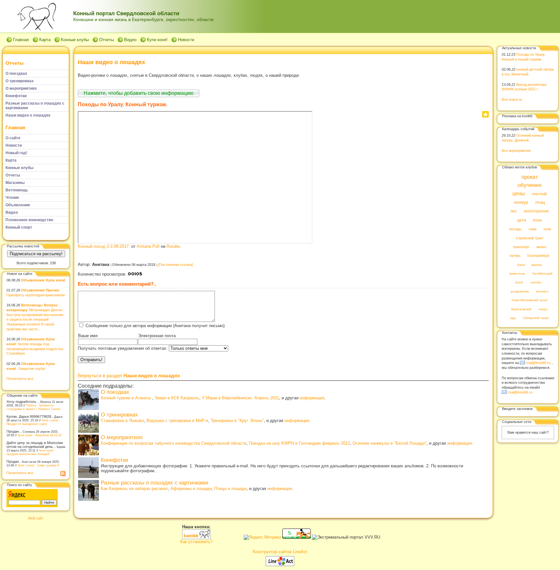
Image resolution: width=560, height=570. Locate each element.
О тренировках (119, 415)
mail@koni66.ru (538, 363)
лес (513, 211)
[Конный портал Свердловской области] (196, 537)
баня (521, 265)
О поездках (115, 392)
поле (547, 229)
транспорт (521, 247)
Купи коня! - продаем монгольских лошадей (31, 452)
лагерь (514, 256)
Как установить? (196, 541)
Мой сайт (35, 518)
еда (513, 318)
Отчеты (106, 39)
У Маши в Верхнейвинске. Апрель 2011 (240, 397)
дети (521, 220)
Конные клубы (75, 39)
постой (539, 193)
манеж (536, 265)
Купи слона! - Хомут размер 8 (38, 465)
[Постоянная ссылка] (175, 265)
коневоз (542, 291)
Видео (130, 39)
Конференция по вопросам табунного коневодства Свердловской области (173, 443)
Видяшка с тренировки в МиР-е (177, 420)
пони (537, 220)
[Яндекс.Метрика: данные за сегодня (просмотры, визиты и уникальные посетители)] (262, 537)
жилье (541, 247)
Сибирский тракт (536, 318)
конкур (521, 202)
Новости (186, 39)
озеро (543, 309)
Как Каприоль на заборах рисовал (134, 488)
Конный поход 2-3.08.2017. (104, 246)
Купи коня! (157, 39)
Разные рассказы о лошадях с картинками (154, 483)
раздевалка (520, 291)
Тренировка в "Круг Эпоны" (237, 420)
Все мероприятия (516, 151)
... (157, 470)
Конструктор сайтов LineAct (280, 551)
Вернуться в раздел (129, 375)
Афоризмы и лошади (191, 488)
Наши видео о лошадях (111, 62)
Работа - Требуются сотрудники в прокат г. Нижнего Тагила (33, 407)
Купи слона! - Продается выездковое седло (33, 422)
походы (515, 229)
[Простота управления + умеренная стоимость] (280, 564)
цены (518, 193)
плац (540, 202)
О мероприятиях (122, 437)
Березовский (521, 309)
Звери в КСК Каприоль (177, 397)
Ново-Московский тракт (530, 300)
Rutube (173, 246)
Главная (21, 39)
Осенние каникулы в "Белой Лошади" (389, 443)
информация (312, 397)
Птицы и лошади (230, 488)
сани (532, 229)
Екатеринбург (538, 256)
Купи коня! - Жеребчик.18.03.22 (40, 435)
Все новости (512, 99)
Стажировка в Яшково (122, 420)
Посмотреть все (19, 379)
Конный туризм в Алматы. (126, 397)
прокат (529, 177)
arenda (536, 282)
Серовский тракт (529, 238)
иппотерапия (536, 211)
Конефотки (114, 460)
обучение (530, 185)
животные (517, 274)
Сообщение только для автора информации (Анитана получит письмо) (155, 325)
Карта (45, 39)
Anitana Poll (148, 246)
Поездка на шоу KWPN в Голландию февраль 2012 (299, 443)
